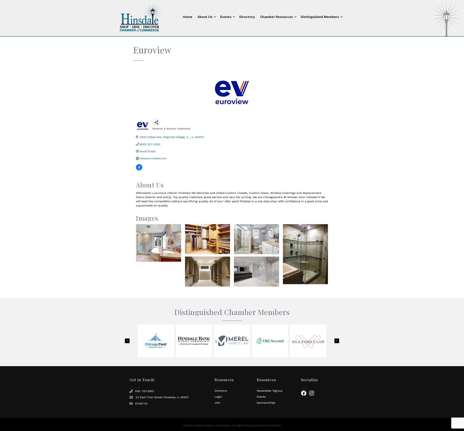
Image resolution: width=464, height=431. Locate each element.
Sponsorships (266, 402)
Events (225, 17)
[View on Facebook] (139, 169)
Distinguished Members (320, 17)
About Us (205, 17)
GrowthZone (273, 425)
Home (187, 17)
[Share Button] (156, 122)
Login (218, 396)
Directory (247, 17)
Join (217, 402)
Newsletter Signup (269, 390)
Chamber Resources (276, 17)
